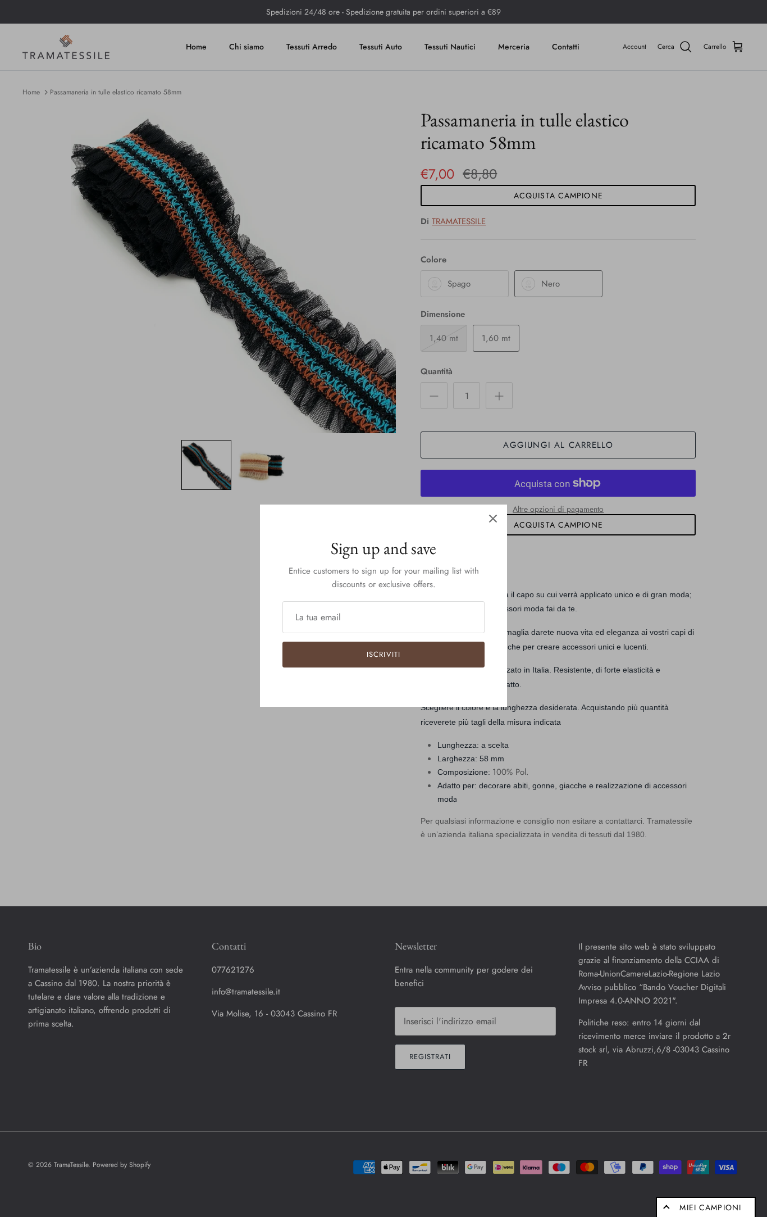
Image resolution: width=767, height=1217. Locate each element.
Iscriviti (383, 654)
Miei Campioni (710, 1207)
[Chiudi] (493, 518)
